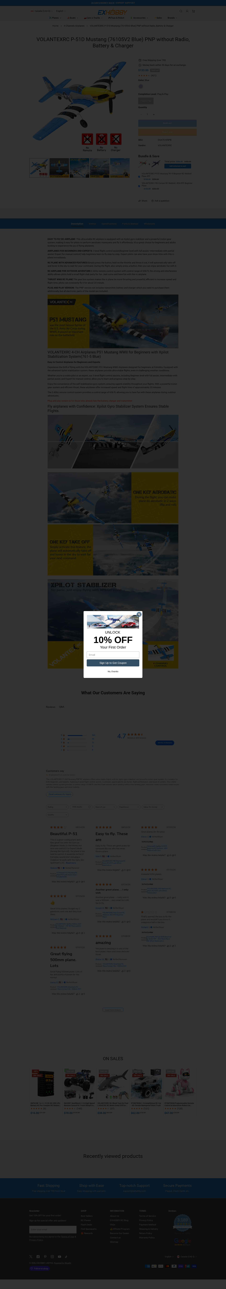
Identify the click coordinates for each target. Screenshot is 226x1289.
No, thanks (113, 671)
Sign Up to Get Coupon (113, 662)
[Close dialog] (139, 614)
